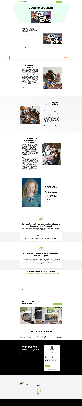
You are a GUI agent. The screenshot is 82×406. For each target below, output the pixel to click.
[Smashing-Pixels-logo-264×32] (23, 1)
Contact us (23, 46)
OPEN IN (38, 385)
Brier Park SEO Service (40, 273)
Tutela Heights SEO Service (55, 273)
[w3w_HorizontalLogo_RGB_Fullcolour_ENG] (40, 388)
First (45, 356)
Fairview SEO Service (26, 273)
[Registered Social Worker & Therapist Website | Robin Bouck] (52, 317)
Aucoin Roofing (41, 316)
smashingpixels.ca (22, 382)
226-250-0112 (53, 1)
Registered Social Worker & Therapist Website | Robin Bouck (52, 315)
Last (52, 356)
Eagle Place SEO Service (32, 273)
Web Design (30, 318)
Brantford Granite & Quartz (30, 316)
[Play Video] (52, 39)
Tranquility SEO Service (47, 273)
